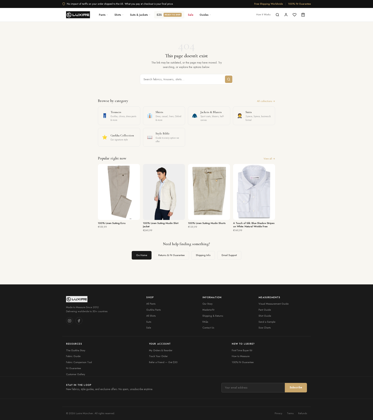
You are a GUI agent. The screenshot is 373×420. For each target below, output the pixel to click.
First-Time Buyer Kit (242, 350)
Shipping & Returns (212, 316)
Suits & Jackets (139, 15)
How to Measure (240, 356)
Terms (290, 413)
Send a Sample (267, 322)
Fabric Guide (73, 356)
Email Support (229, 255)
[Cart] (303, 15)
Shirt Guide (265, 316)
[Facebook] (78, 320)
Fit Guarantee (73, 368)
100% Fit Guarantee (299, 4)
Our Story (207, 304)
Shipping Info (203, 255)
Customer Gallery (75, 374)
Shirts (117, 15)
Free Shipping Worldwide (268, 4)
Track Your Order (158, 356)
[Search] (277, 15)
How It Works (263, 14)
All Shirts (151, 316)
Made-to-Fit (208, 310)
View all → (269, 158)
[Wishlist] (294, 15)
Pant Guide (265, 310)
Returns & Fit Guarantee (171, 255)
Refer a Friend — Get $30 (163, 362)
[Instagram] (69, 320)
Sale (190, 15)
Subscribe (296, 387)
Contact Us (208, 327)
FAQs (205, 322)
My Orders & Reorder (160, 350)
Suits (148, 322)
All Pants (150, 304)
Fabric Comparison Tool (79, 362)
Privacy (278, 413)
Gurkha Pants (153, 310)
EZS (168, 15)
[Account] (286, 15)
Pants (102, 15)
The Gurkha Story (75, 350)
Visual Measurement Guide (273, 304)
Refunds (302, 413)
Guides (204, 15)
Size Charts (265, 327)
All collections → (266, 101)
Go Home (141, 255)
